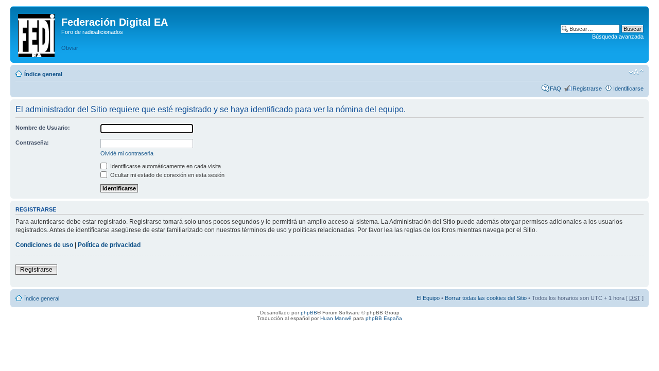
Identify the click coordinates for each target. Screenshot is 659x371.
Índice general (43, 74)
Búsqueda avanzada (618, 36)
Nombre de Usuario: (42, 128)
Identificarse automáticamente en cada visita (165, 166)
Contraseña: (32, 142)
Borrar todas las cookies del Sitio (486, 298)
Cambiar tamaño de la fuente (636, 72)
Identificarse (628, 88)
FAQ (555, 88)
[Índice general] (37, 33)
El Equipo (428, 298)
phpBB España (384, 318)
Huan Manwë (336, 318)
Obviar (69, 48)
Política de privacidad (109, 245)
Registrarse (587, 88)
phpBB (309, 312)
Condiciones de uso (44, 245)
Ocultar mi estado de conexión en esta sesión (166, 175)
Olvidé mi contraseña (126, 153)
